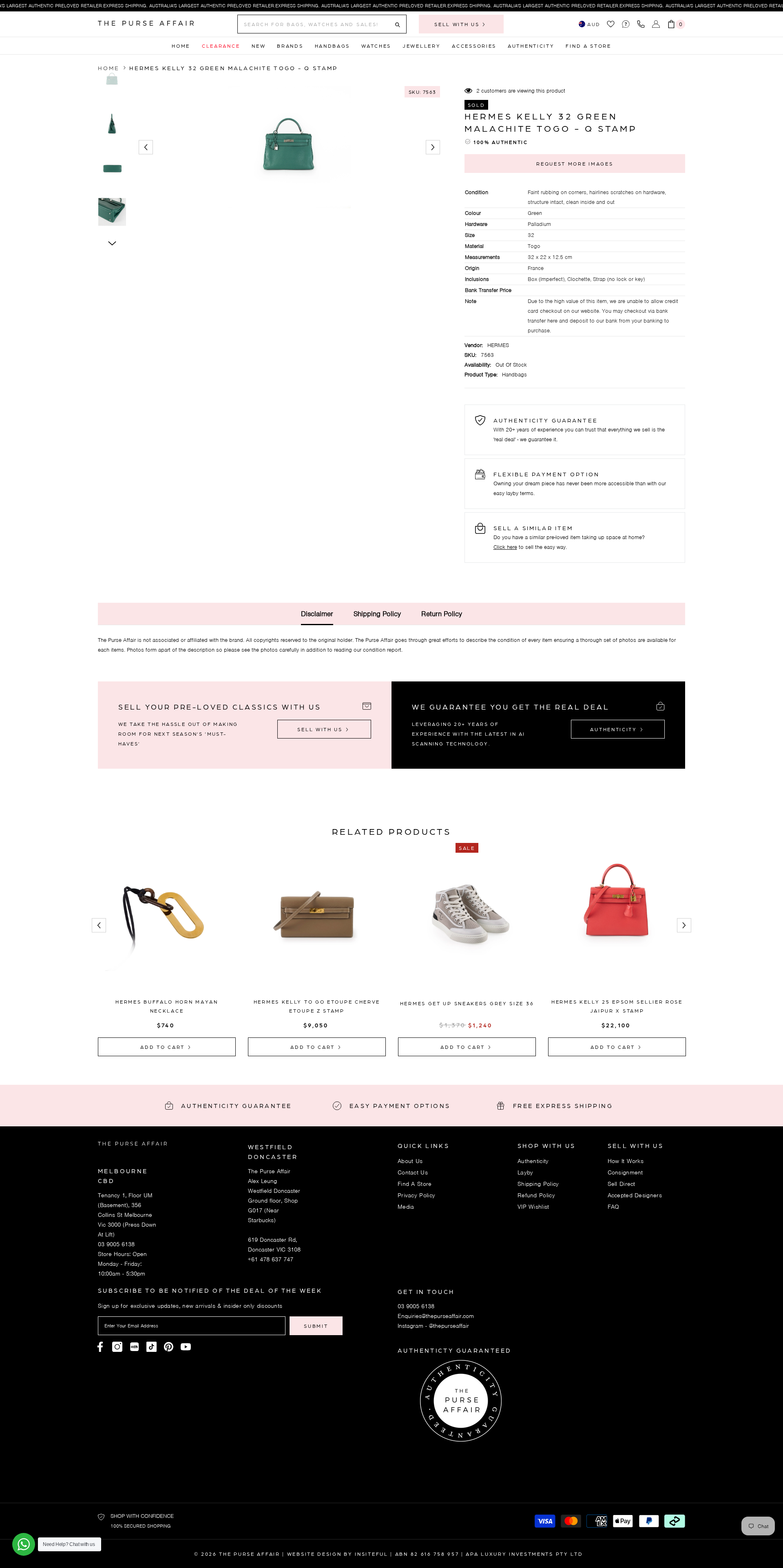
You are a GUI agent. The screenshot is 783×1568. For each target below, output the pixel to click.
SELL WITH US (458, 24)
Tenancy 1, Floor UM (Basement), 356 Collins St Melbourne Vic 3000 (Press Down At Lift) (127, 1215)
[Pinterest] (134, 1346)
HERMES (498, 345)
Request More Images (574, 163)
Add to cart (163, 1047)
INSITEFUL (371, 1554)
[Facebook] (100, 1346)
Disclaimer (317, 613)
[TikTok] (151, 1346)
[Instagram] (117, 1346)
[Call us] (642, 24)
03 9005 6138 (116, 1244)
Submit (316, 1326)
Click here (505, 547)
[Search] (322, 24)
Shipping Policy (377, 613)
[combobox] (315, 24)
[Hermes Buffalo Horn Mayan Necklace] (167, 924)
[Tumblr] (168, 1346)
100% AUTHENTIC (500, 142)
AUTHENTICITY (614, 729)
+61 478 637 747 (270, 1259)
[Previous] (146, 147)
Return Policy (441, 613)
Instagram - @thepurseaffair (433, 1325)
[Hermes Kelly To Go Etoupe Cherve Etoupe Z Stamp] (317, 924)
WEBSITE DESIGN (314, 1554)
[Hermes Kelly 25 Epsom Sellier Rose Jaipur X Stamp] (617, 924)
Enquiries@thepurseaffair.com (436, 1316)
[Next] (433, 147)
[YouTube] (185, 1346)
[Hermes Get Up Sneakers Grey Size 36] (467, 926)
